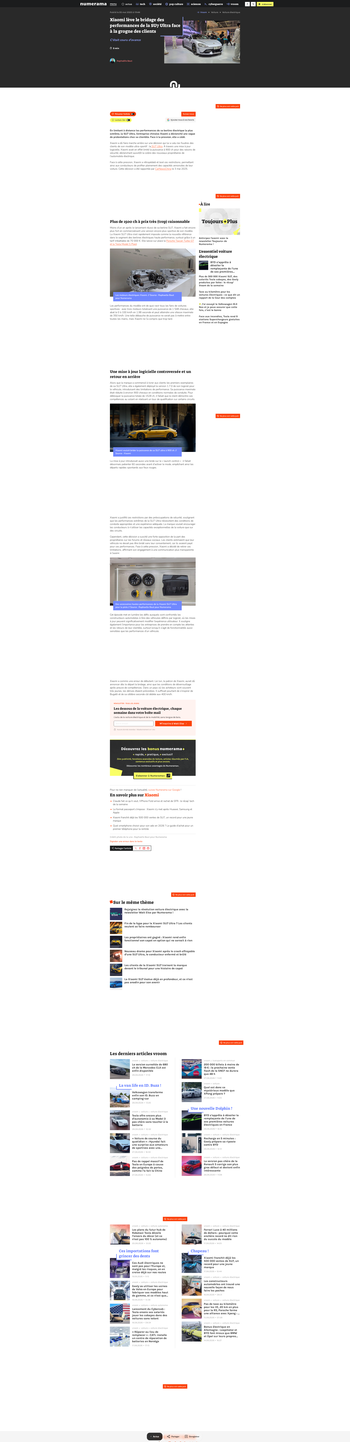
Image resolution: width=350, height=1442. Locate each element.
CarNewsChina (163, 168)
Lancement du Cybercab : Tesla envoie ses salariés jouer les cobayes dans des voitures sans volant (149, 1313)
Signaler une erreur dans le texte (126, 841)
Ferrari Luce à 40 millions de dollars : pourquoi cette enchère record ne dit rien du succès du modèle (221, 1234)
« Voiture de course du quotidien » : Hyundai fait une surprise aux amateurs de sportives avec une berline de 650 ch (150, 1143)
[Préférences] (253, 4)
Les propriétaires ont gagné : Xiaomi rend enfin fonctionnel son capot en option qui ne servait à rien (158, 939)
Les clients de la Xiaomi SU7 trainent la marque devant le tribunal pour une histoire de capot (155, 967)
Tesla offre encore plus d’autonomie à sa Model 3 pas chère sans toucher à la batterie (150, 1120)
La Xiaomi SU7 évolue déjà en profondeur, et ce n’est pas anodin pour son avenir (158, 981)
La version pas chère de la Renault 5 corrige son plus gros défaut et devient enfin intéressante (222, 1166)
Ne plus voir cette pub (229, 106)
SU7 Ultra (156, 146)
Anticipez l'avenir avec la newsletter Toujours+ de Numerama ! (213, 241)
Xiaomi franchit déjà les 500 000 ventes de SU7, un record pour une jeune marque (221, 1262)
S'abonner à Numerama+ (150, 775)
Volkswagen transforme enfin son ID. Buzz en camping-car (147, 1095)
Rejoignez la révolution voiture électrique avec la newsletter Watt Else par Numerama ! (156, 911)
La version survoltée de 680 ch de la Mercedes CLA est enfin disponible (150, 1067)
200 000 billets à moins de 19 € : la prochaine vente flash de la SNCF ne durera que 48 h (221, 1069)
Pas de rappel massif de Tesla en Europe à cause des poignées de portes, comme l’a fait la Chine (147, 1166)
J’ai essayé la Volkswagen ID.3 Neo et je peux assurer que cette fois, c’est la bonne (218, 307)
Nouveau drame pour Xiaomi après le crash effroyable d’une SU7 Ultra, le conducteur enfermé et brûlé (159, 953)
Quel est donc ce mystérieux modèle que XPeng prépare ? (219, 1090)
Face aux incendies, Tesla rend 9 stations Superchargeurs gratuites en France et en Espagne (219, 319)
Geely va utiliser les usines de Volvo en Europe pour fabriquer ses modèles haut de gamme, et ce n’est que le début (150, 1291)
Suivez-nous (188, 114)
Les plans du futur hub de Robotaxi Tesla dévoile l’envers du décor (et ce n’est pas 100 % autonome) (149, 1234)
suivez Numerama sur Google (164, 789)
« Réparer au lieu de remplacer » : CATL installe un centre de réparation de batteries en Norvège (149, 1336)
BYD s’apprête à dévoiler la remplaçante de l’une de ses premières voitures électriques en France (224, 267)
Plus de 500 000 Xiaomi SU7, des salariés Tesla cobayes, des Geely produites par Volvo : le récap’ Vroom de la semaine (218, 281)
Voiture (214, 12)
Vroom (203, 12)
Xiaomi (152, 795)
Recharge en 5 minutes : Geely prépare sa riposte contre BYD (220, 1141)
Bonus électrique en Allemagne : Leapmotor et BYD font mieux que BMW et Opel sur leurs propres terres (220, 1331)
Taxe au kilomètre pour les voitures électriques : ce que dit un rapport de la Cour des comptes (219, 294)
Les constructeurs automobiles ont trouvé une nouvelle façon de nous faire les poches (222, 1285)
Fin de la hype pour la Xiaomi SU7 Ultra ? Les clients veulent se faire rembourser (158, 925)
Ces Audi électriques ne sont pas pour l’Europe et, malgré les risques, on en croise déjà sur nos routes (149, 1267)
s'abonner (267, 4)
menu (113, 3)
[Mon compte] (247, 4)
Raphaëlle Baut (124, 61)
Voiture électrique (231, 12)
